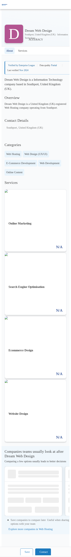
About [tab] (9, 50)
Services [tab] (22, 50)
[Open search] (61, 4)
